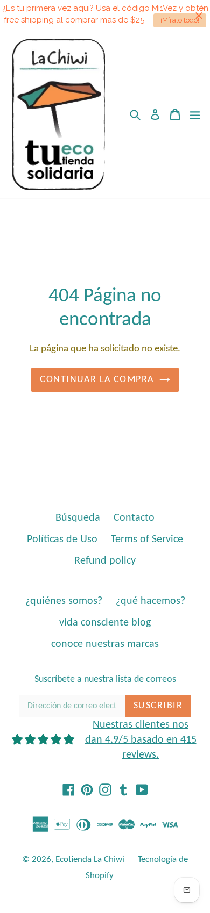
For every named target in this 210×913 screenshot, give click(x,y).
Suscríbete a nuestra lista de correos (105, 679)
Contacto (134, 518)
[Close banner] (199, 15)
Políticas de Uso (62, 539)
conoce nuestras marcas (105, 644)
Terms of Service (147, 539)
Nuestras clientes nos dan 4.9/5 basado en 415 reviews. (141, 740)
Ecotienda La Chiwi (89, 859)
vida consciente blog (105, 622)
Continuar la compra (96, 380)
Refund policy (105, 561)
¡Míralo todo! (179, 20)
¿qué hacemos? (150, 601)
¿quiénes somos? (63, 601)
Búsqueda (77, 518)
